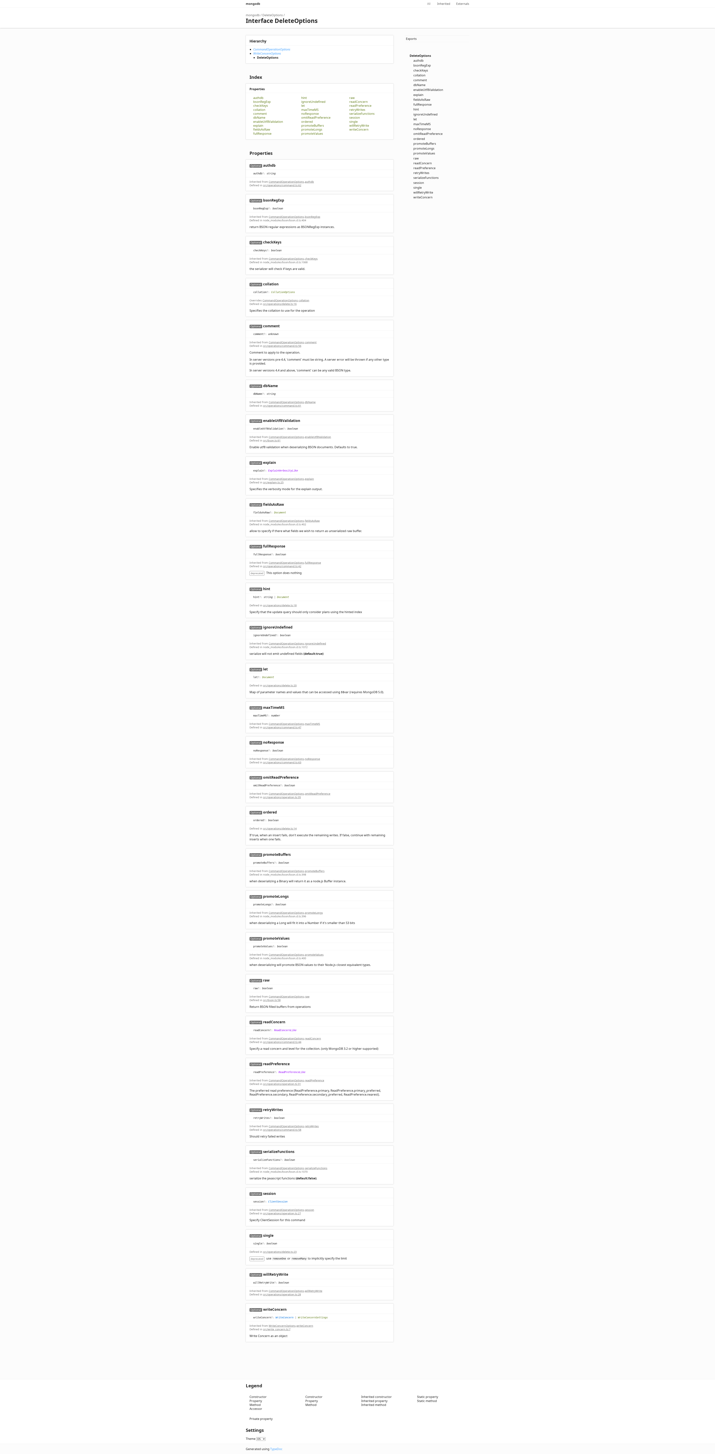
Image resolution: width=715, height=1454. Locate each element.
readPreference (360, 106)
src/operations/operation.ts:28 (282, 1294)
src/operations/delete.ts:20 (280, 685)
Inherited (443, 4)
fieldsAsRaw (261, 130)
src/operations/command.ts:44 (282, 1042)
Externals (462, 4)
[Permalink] (279, 165)
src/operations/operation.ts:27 (282, 1213)
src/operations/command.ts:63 (282, 762)
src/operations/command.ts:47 (282, 727)
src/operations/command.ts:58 (282, 1130)
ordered (307, 122)
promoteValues (312, 134)
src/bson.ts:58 (272, 1000)
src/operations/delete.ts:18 (280, 605)
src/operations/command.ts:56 (282, 346)
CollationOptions (283, 292)
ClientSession (277, 1201)
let (303, 106)
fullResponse (262, 134)
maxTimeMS (310, 110)
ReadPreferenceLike (292, 1071)
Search (417, 3)
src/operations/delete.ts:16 (280, 304)
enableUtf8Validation (268, 122)
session (354, 118)
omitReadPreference (316, 118)
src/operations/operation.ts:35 (282, 797)
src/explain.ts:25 (273, 482)
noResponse (310, 114)
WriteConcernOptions (267, 53)
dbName (259, 118)
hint (304, 98)
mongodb (253, 4)
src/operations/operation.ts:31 (282, 1084)
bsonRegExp (262, 102)
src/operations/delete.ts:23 (280, 1252)
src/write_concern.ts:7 (276, 1329)
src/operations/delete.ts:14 (280, 828)
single (353, 122)
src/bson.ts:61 (272, 440)
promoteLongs (311, 130)
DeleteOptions (272, 15)
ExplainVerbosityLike (283, 470)
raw (352, 98)
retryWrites (357, 110)
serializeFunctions (362, 114)
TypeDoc (276, 1449)
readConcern (358, 102)
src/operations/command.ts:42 (282, 566)
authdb (258, 98)
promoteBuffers (312, 126)
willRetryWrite (359, 126)
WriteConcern (284, 1317)
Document (280, 512)
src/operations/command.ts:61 (282, 405)
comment (260, 114)
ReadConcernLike (285, 1030)
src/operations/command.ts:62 (282, 185)
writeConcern (358, 130)
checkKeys (260, 106)
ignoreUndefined (313, 102)
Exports (411, 39)
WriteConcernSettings (313, 1317)
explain (258, 126)
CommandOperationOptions (271, 49)
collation (259, 110)
